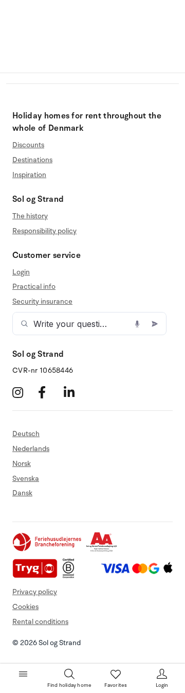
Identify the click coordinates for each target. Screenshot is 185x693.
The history (30, 216)
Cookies (25, 607)
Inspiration (29, 175)
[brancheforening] (47, 550)
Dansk (22, 493)
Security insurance (42, 301)
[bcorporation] (71, 576)
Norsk (21, 464)
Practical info (33, 286)
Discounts (28, 145)
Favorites (115, 685)
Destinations (32, 160)
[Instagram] (23, 392)
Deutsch (26, 434)
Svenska (25, 478)
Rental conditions (40, 622)
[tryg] (37, 576)
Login (21, 272)
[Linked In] (75, 392)
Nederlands (30, 449)
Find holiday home (69, 685)
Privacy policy (34, 592)
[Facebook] (49, 392)
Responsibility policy (44, 231)
